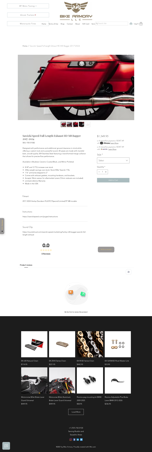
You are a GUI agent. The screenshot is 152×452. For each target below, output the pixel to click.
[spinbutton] (102, 172)
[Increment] (106, 172)
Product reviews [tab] (26, 265)
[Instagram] (70, 439)
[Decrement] (99, 172)
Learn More (114, 143)
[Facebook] (74, 439)
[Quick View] (34, 344)
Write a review (106, 249)
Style (100, 154)
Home (25, 46)
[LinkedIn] (78, 439)
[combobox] (113, 160)
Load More (76, 412)
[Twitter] (81, 439)
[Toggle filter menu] (128, 272)
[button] (141, 23)
